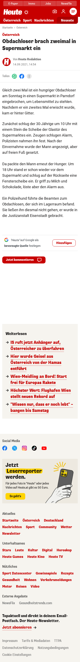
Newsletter (11, 534)
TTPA (58, 641)
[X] (14, 448)
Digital (47, 550)
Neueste (67, 20)
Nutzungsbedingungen (53, 648)
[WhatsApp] (14, 76)
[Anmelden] (63, 11)
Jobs (48, 4)
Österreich (12, 20)
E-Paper (13, 4)
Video (35, 587)
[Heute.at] (12, 12)
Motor (7, 587)
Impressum (10, 641)
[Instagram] (24, 448)
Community (48, 527)
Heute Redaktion (29, 59)
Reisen (21, 587)
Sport (27, 20)
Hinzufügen (64, 243)
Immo (31, 4)
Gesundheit (11, 580)
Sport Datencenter (17, 573)
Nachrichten (12, 527)
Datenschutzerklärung (18, 648)
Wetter (66, 527)
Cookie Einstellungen (16, 655)
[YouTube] (44, 448)
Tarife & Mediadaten (36, 641)
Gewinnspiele (46, 573)
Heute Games (12, 557)
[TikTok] (34, 448)
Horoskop (64, 550)
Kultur (33, 550)
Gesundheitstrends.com (35, 603)
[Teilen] (29, 76)
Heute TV (56, 557)
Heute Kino (36, 557)
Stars (6, 550)
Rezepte (67, 573)
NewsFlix (66, 4)
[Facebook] (21, 76)
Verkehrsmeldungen (56, 580)
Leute (19, 550)
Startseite (7, 27)
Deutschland (53, 520)
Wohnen (30, 580)
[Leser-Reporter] (54, 11)
